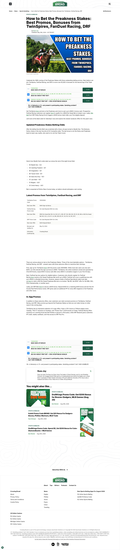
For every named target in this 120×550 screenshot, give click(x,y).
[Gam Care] (58, 544)
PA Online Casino (15, 516)
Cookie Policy (14, 502)
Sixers (46, 499)
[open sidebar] (10, 4)
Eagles (46, 494)
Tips (51, 485)
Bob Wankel (55, 404)
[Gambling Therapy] (65, 544)
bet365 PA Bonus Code (84, 497)
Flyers (46, 502)
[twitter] (91, 371)
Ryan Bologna (32, 418)
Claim (87, 89)
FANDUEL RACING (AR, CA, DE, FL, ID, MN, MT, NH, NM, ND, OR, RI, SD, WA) (51, 93)
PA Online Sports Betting (84, 494)
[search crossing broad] (109, 4)
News (46, 491)
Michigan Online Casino (17, 521)
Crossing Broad (15, 491)
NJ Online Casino (15, 519)
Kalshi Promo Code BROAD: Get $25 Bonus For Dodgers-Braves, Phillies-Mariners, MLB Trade (50, 414)
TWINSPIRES (34, 88)
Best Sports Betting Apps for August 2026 (91, 491)
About (46, 485)
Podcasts (64, 485)
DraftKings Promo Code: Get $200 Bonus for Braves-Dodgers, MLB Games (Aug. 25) (71, 397)
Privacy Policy (14, 497)
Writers (56, 485)
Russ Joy (35, 30)
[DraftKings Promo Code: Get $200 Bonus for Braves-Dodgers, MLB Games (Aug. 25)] (38, 398)
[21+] (53, 544)
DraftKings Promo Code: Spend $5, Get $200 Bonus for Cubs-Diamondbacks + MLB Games (52, 429)
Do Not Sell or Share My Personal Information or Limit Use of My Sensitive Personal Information (60, 539)
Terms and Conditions (17, 499)
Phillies (46, 497)
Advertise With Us (58, 470)
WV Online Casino (15, 524)
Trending (46, 507)
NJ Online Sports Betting (84, 499)
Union (46, 505)
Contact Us (72, 485)
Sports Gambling (31, 14)
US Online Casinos (16, 513)
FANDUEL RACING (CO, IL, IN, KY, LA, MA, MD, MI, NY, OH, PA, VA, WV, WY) (51, 99)
